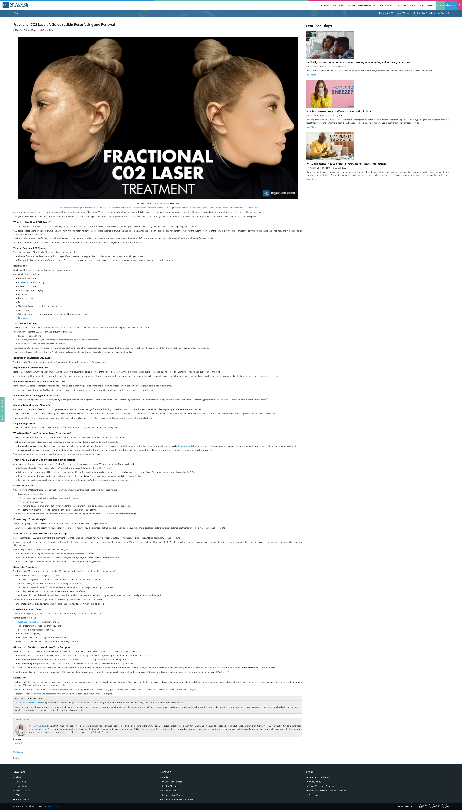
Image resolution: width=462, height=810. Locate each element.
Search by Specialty (2, 410)
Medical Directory (170, 786)
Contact (430, 5)
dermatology (58, 689)
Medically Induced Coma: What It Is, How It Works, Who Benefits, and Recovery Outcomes (358, 62)
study (17, 376)
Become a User (169, 790)
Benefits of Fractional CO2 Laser (93, 208)
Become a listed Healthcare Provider (178, 799)
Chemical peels (25, 655)
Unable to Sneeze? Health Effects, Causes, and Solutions (338, 111)
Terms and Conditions (319, 777)
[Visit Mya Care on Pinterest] (447, 806)
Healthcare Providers (367, 5)
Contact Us (21, 781)
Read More (311, 74)
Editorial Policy (22, 799)
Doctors (351, 5)
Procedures (402, 5)
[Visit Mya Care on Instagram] (438, 806)
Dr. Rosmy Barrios (162, 203)
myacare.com (52, 806)
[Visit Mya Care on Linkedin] (434, 806)
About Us (325, 5)
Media (420, 5)
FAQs (18, 795)
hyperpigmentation (187, 446)
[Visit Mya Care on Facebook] (425, 806)
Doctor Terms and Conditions (322, 786)
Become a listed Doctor (172, 795)
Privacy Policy (315, 781)
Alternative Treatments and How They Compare (229, 208)
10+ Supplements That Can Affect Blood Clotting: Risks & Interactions (346, 163)
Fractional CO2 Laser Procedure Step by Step (190, 208)
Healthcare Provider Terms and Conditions (328, 790)
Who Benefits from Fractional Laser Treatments (127, 208)
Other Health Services (172, 781)
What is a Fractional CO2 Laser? (67, 208)
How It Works (338, 5)
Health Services (386, 5)
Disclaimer (313, 795)
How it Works (22, 786)
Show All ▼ (18, 743)
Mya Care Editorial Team (26, 30)
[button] (459, 5)
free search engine (187, 689)
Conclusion (253, 208)
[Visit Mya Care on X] (429, 806)
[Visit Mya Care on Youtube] (442, 806)
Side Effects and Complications (160, 208)
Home (382, 13)
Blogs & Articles (23, 790)
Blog (412, 5)
